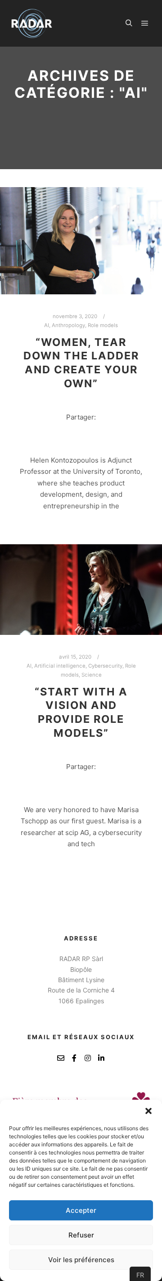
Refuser (81, 1235)
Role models (103, 325)
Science (91, 675)
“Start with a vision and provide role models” (81, 712)
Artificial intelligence (60, 666)
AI (46, 325)
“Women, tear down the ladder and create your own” (81, 363)
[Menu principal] (145, 23)
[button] (148, 1110)
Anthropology (68, 325)
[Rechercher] (129, 23)
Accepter (81, 1210)
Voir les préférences (81, 1259)
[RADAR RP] (31, 23)
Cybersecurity (105, 666)
